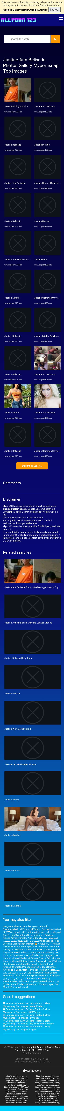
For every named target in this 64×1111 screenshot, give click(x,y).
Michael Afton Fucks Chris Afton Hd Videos (29, 968)
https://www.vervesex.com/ (16, 1092)
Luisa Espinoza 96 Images (46, 975)
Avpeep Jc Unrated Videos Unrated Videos (25, 966)
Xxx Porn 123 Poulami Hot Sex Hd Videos (30, 954)
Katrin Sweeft (47, 969)
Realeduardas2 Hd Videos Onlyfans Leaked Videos (28, 981)
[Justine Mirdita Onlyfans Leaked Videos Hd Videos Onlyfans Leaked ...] (47, 331)
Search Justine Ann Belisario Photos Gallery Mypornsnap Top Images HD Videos (26, 1016)
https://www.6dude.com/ (16, 1083)
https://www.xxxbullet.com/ (16, 1094)
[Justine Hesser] (47, 216)
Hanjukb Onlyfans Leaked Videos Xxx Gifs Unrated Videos (32, 951)
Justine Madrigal (12, 905)
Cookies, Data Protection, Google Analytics (25, 9)
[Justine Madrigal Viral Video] (17, 101)
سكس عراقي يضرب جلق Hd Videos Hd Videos (26, 978)
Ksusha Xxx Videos (36, 984)
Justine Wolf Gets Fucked (17, 728)
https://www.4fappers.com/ (16, 1076)
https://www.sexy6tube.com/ (47, 1078)
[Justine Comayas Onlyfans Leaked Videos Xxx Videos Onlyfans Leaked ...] (47, 292)
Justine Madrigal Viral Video (18, 106)
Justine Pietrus (42, 144)
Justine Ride (40, 259)
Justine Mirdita (11, 297)
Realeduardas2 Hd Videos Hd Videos (21, 929)
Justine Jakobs (12, 835)
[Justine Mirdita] (17, 292)
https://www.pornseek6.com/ (47, 1085)
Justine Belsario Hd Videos (18, 658)
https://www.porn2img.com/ (48, 1096)
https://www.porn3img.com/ (48, 1098)
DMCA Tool (43, 1050)
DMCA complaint (11, 540)
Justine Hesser (42, 221)
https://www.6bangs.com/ (16, 1080)
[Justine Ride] (47, 254)
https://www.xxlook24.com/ (16, 1103)
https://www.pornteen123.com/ (47, 1087)
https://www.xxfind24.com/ (16, 1100)
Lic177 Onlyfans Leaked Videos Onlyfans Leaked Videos (31, 932)
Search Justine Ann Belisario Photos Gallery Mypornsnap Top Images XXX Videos (26, 1011)
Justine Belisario (12, 144)
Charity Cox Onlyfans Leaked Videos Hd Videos (27, 949)
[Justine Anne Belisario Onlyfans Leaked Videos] (17, 254)
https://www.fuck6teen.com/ (47, 1080)
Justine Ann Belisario (15, 183)
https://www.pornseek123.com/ (47, 1083)
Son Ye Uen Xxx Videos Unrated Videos (23, 935)
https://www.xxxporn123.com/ (16, 1098)
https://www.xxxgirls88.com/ (47, 1076)
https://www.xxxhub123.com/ (16, 1096)
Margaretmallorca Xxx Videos (18, 926)
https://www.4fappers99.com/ (16, 1078)
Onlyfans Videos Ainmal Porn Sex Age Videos (28, 936)
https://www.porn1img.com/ (48, 1094)
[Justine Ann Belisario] (17, 177)
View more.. (32, 466)
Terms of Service (45, 1047)
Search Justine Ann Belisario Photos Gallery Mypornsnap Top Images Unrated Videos (26, 1005)
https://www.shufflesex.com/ (16, 1089)
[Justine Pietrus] (47, 139)
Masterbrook (40, 926)
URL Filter (32, 1050)
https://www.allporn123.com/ (47, 1089)
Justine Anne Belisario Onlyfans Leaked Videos (28, 259)
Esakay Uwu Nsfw (51, 929)
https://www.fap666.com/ (16, 1085)
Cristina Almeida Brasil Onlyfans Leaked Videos (28, 964)
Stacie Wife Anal (19, 987)
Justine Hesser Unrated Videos (20, 764)
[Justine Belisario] (17, 139)
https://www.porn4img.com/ (48, 1100)
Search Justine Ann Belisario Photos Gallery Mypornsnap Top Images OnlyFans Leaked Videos (28, 1022)
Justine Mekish (12, 693)
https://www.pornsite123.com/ (16, 1087)
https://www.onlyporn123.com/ (47, 1092)
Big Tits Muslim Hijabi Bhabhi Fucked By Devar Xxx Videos (30, 974)
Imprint (32, 1047)
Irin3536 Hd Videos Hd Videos (44, 946)
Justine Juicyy (11, 799)
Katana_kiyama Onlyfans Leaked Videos (40, 961)
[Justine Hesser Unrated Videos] (47, 177)
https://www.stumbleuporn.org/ (47, 1103)
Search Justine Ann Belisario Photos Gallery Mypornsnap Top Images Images (26, 1028)
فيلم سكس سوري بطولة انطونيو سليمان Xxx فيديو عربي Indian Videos (30, 939)
